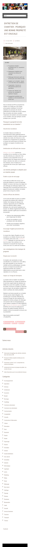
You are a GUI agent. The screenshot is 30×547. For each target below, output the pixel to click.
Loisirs (5, 472)
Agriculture (6, 384)
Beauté (6, 396)
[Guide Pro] (15, 4)
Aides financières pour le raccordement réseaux (15, 372)
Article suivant (19, 331)
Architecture (7, 390)
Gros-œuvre (7, 456)
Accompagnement (8, 380)
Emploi (6, 435)
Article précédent (11, 329)
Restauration (7, 502)
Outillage (6, 490)
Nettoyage (10, 43)
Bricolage (6, 399)
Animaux (6, 387)
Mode (5, 481)
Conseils (6, 417)
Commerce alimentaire (9, 405)
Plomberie (6, 499)
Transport (6, 517)
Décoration (6, 426)
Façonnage (6, 441)
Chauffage (6, 402)
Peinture (6, 496)
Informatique (7, 466)
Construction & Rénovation (10, 420)
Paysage (6, 493)
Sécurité (6, 508)
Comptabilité (7, 414)
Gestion (6, 450)
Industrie (6, 463)
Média (5, 478)
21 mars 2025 (9, 40)
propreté (15, 323)
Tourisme (6, 514)
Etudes (5, 438)
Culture (6, 423)
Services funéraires (8, 511)
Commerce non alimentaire (10, 408)
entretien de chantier (9, 321)
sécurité (21, 323)
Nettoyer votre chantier (9, 152)
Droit (5, 429)
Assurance (6, 393)
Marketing (6, 475)
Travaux (6, 520)
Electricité (6, 432)
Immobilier (6, 460)
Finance (6, 444)
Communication (8, 411)
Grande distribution (8, 453)
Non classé (6, 487)
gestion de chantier (20, 321)
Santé (5, 505)
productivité (7, 323)
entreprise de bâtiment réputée (13, 305)
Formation (6, 447)
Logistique (6, 469)
